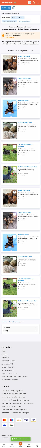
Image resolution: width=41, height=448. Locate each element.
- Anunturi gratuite (12, 391)
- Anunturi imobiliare (13, 397)
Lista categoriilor (8, 370)
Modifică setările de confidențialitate (15, 377)
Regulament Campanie (10, 380)
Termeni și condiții (8, 367)
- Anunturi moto (12, 406)
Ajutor (4, 351)
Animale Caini (17, 18)
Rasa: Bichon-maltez (9, 21)
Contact (4, 354)
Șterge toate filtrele (24, 21)
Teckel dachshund (24, 56)
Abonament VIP (7, 364)
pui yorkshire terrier (24, 78)
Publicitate (5, 358)
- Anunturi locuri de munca (15, 400)
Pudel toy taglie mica (25, 122)
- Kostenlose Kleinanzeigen (15, 413)
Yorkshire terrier (23, 100)
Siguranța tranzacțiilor (9, 373)
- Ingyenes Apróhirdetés (16, 409)
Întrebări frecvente (8, 361)
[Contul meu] (38, 1)
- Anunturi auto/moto (14, 394)
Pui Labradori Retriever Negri (27, 166)
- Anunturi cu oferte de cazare (17, 403)
